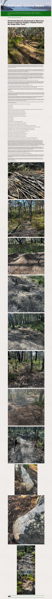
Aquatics (21, 13)
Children (32, 12)
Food (35, 13)
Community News (18, 12)
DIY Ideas (38, 13)
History (30, 12)
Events (33, 13)
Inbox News (14, 13)
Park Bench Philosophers (27, 13)
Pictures (18, 13)
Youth (36, 12)
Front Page (9, 12)
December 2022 (10, 81)
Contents (13, 12)
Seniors (38, 12)
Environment (10, 13)
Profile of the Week (24, 12)
